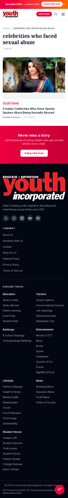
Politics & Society (46, 402)
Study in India (10, 300)
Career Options (45, 300)
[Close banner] (64, 4)
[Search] (56, 14)
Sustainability (10, 423)
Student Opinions (12, 443)
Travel (6, 407)
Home (6, 28)
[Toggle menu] (63, 14)
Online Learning (12, 310)
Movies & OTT (44, 335)
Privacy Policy (11, 264)
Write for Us (10, 252)
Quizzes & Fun (44, 361)
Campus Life (10, 437)
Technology (10, 418)
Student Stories (11, 453)
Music (39, 340)
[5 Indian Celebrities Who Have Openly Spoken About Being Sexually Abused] (34, 78)
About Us (8, 234)
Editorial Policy (11, 258)
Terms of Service (13, 270)
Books (39, 345)
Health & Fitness (12, 391)
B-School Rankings (14, 335)
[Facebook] (38, 218)
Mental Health (10, 397)
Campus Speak (11, 458)
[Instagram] (14, 218)
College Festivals (12, 464)
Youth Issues (10, 448)
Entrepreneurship (46, 315)
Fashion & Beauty (13, 386)
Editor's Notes (11, 469)
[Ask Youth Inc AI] (60, 489)
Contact (7, 246)
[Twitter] (6, 218)
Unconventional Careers (50, 305)
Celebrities (42, 356)
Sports (40, 351)
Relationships (10, 402)
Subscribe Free (51, 4)
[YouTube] (30, 218)
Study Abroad (11, 305)
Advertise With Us (13, 240)
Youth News (11, 103)
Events (40, 366)
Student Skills (10, 321)
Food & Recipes (12, 412)
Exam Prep (9, 315)
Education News (45, 391)
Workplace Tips (45, 321)
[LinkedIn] (22, 218)
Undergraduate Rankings (17, 340)
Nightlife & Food (45, 372)
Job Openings (44, 310)
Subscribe (44, 14)
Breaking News (45, 386)
